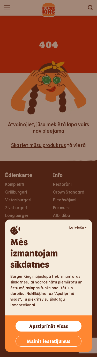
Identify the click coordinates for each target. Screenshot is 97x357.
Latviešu (76, 227)
